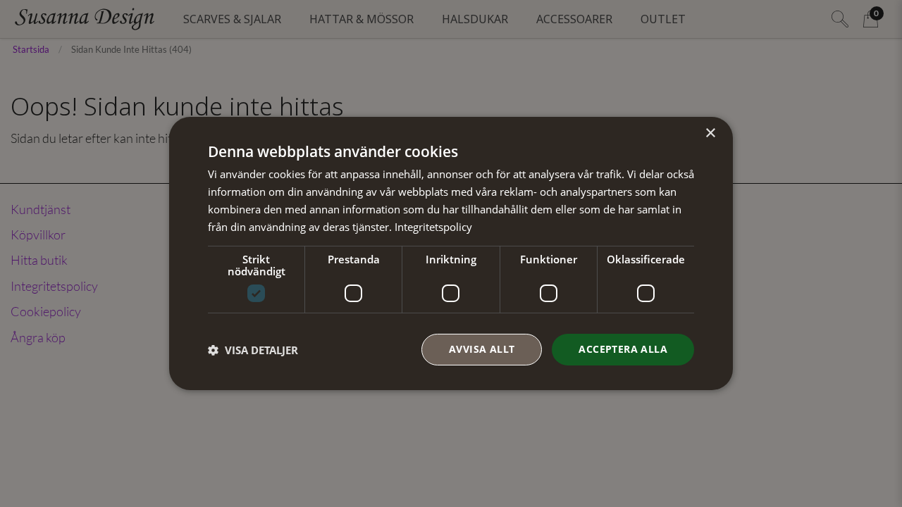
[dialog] (451, 253)
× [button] (710, 133)
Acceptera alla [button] (623, 349)
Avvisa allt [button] (481, 349)
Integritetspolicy (433, 227)
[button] (253, 350)
